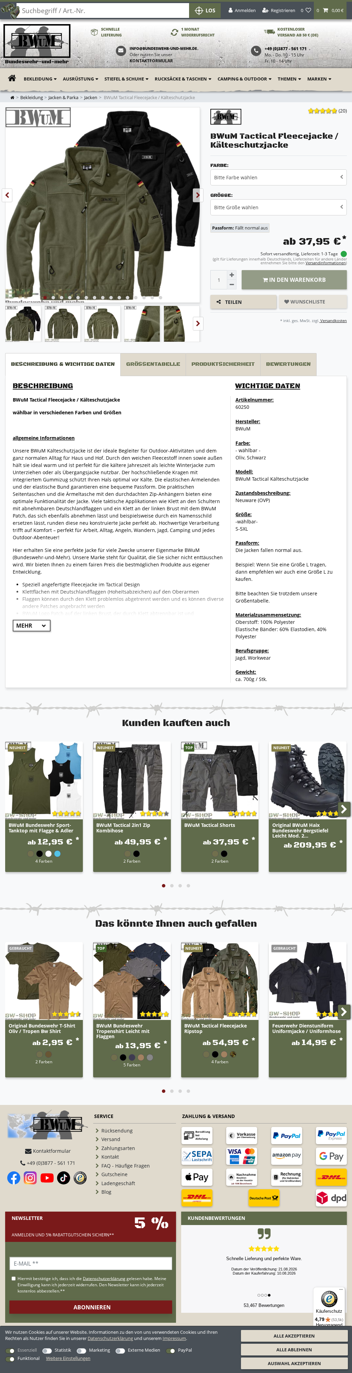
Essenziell (27, 1350)
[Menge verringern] (231, 284)
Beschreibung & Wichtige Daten (63, 364)
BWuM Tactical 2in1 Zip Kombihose (123, 827)
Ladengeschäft (118, 1183)
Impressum (174, 1338)
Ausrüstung (78, 79)
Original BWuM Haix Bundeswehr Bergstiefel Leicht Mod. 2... (300, 830)
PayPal (185, 1350)
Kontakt (110, 1156)
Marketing (99, 1350)
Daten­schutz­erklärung (110, 1338)
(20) (343, 110)
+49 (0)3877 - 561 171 (50, 1163)
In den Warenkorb (297, 280)
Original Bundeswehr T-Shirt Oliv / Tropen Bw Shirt (42, 1028)
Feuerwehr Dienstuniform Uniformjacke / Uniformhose (306, 1028)
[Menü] (341, 1291)
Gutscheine (114, 1174)
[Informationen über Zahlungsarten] (197, 1135)
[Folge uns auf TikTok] (63, 1177)
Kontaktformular (151, 61)
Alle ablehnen (294, 1350)
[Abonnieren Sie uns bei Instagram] (30, 1177)
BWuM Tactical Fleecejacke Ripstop (215, 1028)
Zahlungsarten (118, 1148)
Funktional (29, 1358)
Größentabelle (153, 364)
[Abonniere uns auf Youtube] (47, 1177)
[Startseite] (36, 44)
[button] (330, 10)
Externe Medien (144, 1350)
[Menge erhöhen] (231, 275)
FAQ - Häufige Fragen (125, 1165)
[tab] (63, 364)
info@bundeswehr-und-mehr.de (163, 48)
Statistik (63, 1350)
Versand (110, 1139)
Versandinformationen (326, 262)
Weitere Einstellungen (68, 1358)
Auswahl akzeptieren (294, 1363)
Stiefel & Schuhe (124, 79)
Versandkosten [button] (333, 320)
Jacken (90, 97)
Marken (317, 79)
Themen (287, 79)
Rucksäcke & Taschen (181, 79)
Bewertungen (288, 364)
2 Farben (131, 861)
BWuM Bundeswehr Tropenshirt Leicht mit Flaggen (123, 1031)
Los (210, 10)
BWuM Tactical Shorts (209, 825)
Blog (106, 1192)
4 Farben (43, 861)
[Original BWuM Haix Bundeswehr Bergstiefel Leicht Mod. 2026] (307, 780)
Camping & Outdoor (242, 79)
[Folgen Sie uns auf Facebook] (13, 1177)
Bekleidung (38, 79)
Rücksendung (117, 1130)
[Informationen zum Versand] (331, 1177)
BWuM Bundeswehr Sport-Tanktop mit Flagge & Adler (41, 827)
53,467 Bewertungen (264, 1305)
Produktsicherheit (223, 364)
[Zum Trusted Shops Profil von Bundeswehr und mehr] (80, 1177)
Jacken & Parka (63, 97)
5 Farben (131, 1064)
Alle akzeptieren (294, 1336)
